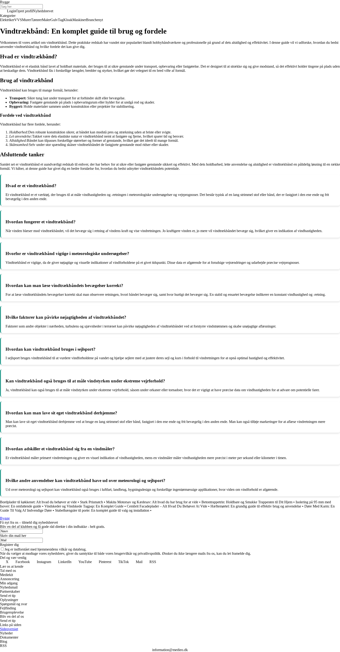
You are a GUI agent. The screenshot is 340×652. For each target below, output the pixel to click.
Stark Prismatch (91, 502)
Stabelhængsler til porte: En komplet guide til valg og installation (102, 510)
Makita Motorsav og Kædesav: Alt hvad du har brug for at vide (152, 502)
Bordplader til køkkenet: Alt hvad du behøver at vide (38, 502)
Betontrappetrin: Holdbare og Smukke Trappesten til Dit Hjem (246, 502)
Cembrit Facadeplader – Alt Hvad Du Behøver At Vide (167, 506)
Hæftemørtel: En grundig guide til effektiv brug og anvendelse (255, 506)
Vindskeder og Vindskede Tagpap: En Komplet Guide (84, 506)
